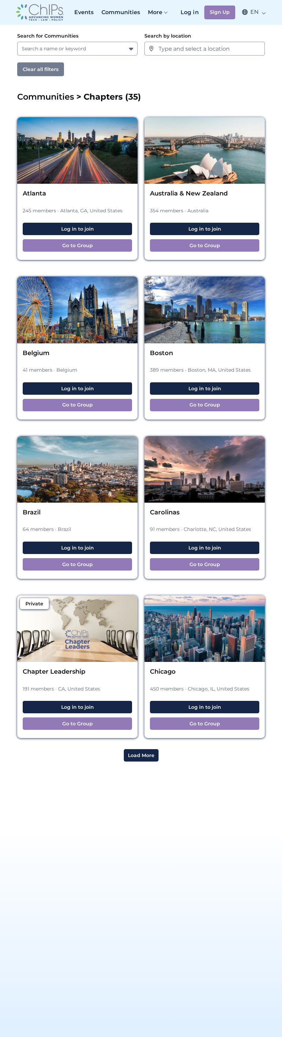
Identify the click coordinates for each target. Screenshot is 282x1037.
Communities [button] (46, 97)
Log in (190, 12)
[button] (250, 12)
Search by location (167, 36)
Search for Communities (47, 36)
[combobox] (23, 49)
